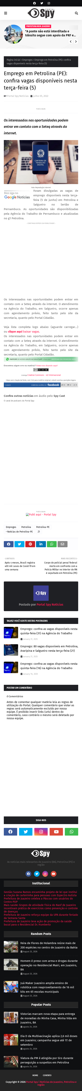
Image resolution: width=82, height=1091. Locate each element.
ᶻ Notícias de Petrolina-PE (19, 531)
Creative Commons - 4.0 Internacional (44, 375)
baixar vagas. (24, 331)
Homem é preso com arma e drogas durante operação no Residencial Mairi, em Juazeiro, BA (49, 965)
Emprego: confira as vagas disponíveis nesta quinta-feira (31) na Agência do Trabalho (48, 631)
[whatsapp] (71, 832)
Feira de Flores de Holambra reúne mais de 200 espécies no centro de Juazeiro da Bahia (48, 945)
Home (35, 1075)
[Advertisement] (41, 257)
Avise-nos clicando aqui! (47, 365)
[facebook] (34, 3)
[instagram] (48, 3)
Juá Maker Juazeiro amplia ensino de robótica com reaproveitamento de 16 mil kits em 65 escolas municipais (47, 987)
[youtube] (56, 832)
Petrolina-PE (42, 527)
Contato (47, 1075)
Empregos (27, 60)
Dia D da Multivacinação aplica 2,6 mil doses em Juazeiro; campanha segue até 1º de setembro (48, 1040)
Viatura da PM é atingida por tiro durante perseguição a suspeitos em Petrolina (46, 1060)
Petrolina (26, 527)
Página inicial (13, 60)
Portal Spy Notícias (18, 96)
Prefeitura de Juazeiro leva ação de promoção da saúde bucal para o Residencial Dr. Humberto (38, 923)
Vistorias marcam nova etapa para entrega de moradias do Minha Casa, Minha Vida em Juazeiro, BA (48, 1018)
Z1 (39, 531)
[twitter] (41, 3)
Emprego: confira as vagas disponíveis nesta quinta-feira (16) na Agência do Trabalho (48, 666)
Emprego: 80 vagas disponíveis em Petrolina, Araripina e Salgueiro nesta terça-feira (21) (49, 648)
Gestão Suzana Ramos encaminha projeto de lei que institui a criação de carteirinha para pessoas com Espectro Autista (40, 893)
